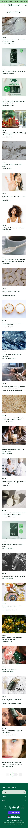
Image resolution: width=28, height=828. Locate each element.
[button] (2, 5)
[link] (22, 5)
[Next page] (20, 774)
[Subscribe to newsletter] (24, 792)
